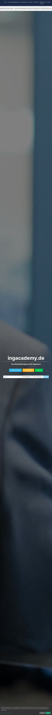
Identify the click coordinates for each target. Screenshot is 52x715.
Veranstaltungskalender (13, 2)
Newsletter (36, 2)
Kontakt (48, 2)
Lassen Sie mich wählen (6, 712)
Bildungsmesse (24, 2)
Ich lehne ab (42, 712)
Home (5, 2)
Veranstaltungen (15, 370)
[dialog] (26, 710)
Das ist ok (48, 712)
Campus (31, 2)
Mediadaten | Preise (43, 3)
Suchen (46, 376)
